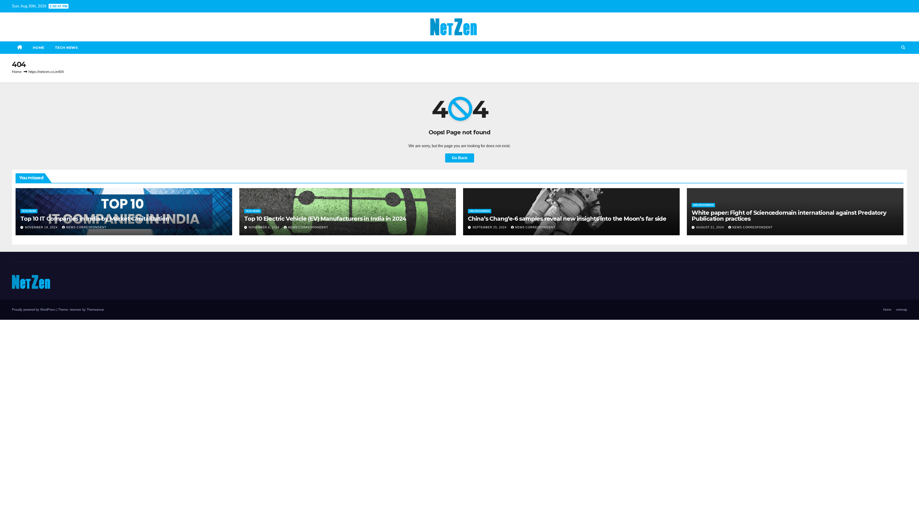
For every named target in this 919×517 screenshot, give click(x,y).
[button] (903, 47)
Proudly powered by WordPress (34, 309)
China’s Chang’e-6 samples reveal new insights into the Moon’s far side (567, 218)
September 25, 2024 (490, 227)
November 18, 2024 (42, 227)
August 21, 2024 (710, 227)
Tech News (66, 47)
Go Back (459, 158)
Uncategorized (479, 211)
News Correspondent (86, 227)
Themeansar (95, 309)
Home (38, 47)
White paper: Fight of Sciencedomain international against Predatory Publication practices (789, 215)
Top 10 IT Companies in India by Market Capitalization (94, 218)
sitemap (901, 309)
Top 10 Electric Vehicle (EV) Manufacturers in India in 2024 (325, 218)
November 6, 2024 (264, 227)
